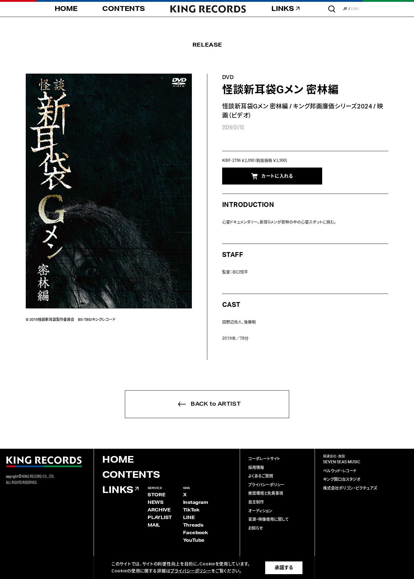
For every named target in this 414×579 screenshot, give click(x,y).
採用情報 (256, 468)
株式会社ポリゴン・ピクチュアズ (350, 488)
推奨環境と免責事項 (265, 493)
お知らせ (255, 528)
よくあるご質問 (260, 476)
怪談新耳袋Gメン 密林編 (255, 107)
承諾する (284, 567)
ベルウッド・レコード (339, 471)
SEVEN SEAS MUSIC (341, 462)
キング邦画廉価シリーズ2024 (332, 107)
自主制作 (256, 502)
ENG (355, 9)
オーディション (260, 511)
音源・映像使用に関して (268, 519)
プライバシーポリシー (266, 485)
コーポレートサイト (264, 459)
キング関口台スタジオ (341, 479)
